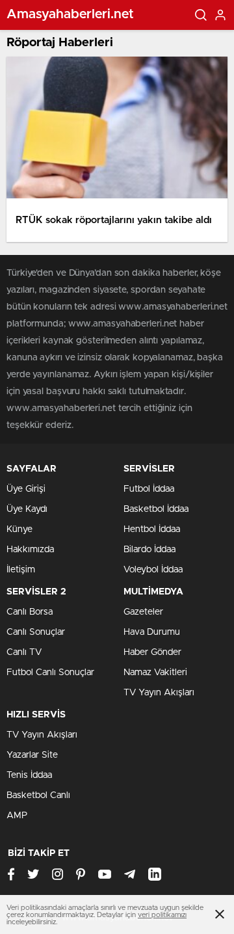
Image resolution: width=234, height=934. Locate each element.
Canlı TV (24, 652)
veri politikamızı (162, 914)
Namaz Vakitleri (155, 672)
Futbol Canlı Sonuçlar (50, 672)
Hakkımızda (30, 549)
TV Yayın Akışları (159, 692)
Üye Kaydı (26, 509)
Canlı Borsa (29, 612)
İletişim (20, 569)
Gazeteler (143, 612)
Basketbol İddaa (156, 509)
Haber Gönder (152, 652)
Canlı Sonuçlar (35, 632)
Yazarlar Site (32, 755)
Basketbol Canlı (38, 795)
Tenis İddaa (29, 775)
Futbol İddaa (149, 489)
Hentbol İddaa (152, 529)
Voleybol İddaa (153, 569)
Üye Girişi (26, 489)
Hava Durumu (152, 632)
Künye (19, 529)
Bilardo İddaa (150, 549)
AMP (16, 815)
